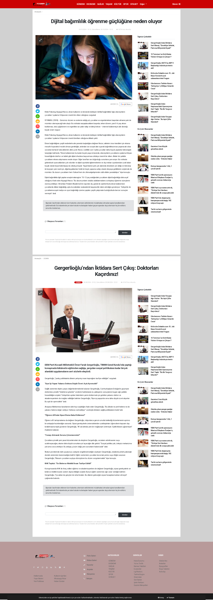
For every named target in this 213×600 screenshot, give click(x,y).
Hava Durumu (139, 561)
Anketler (162, 564)
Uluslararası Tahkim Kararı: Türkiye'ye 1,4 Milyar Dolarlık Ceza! (162, 86)
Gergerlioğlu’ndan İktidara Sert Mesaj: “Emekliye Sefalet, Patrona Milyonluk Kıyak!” (163, 45)
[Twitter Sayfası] (39, 567)
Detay (161, 598)
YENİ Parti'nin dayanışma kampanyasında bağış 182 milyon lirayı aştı (161, 200)
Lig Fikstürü (138, 572)
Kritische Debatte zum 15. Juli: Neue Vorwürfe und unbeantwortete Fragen (163, 75)
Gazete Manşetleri (141, 585)
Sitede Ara (163, 561)
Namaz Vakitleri (140, 566)
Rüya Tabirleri (164, 569)
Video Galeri (92, 560)
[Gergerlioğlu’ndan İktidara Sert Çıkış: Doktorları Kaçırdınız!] (84, 320)
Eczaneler (137, 569)
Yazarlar (89, 565)
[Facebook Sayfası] (34, 567)
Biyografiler (163, 566)
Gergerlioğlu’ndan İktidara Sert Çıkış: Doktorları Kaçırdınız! (161, 96)
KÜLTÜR (117, 4)
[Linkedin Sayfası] (52, 567)
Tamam (171, 598)
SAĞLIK (100, 4)
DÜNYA (46, 258)
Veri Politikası (39, 581)
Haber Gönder (59, 581)
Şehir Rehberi (139, 582)
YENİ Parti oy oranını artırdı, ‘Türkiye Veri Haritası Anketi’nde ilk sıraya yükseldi (162, 190)
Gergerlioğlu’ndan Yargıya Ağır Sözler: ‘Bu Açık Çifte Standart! (161, 119)
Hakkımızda (38, 576)
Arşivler (90, 569)
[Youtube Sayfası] (48, 567)
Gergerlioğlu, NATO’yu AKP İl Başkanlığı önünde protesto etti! (162, 65)
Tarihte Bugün (139, 574)
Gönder (125, 233)
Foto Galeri (91, 556)
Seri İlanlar (138, 580)
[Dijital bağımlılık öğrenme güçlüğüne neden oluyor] (84, 67)
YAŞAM (109, 4)
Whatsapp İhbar (60, 579)
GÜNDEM (81, 4)
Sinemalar (138, 577)
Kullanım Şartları (60, 576)
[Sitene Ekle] (65, 567)
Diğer (142, 4)
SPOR (125, 4)
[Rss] (56, 567)
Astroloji (162, 572)
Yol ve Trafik (138, 564)
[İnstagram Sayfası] (43, 567)
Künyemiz (91, 574)
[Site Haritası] (61, 567)
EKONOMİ (91, 4)
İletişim (89, 579)
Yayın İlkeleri (38, 579)
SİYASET (134, 4)
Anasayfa (38, 12)
